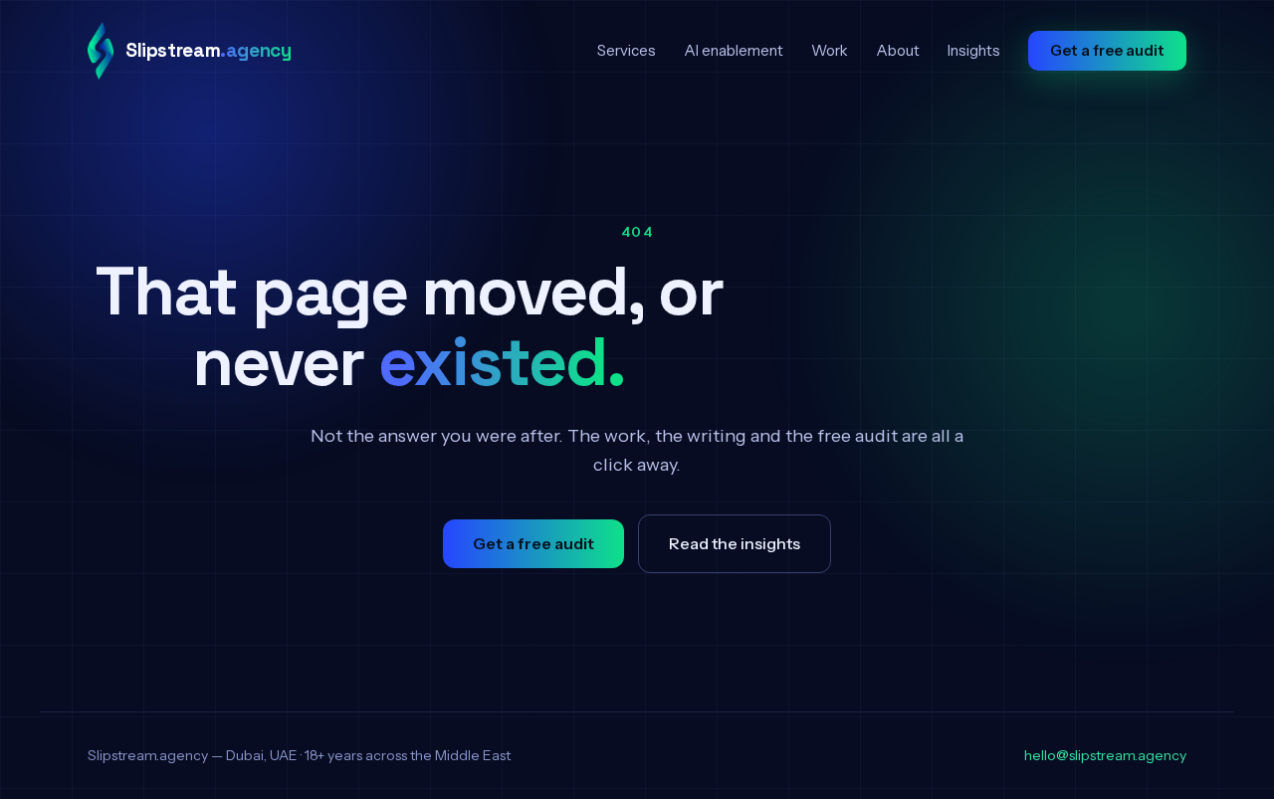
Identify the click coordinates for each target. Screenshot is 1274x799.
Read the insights (734, 543)
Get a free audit (1107, 50)
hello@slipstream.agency (1105, 755)
